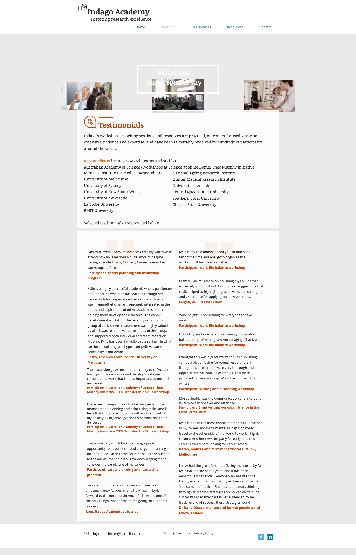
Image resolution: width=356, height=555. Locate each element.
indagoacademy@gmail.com (114, 533)
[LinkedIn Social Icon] (270, 537)
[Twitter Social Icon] (261, 537)
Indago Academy (118, 11)
